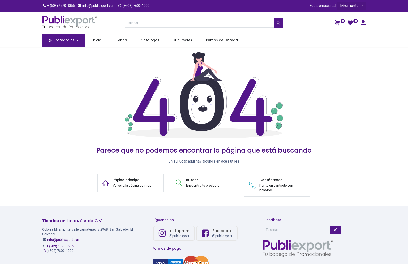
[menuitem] (96, 40)
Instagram (179, 231)
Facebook (222, 231)
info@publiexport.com (98, 6)
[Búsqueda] (278, 23)
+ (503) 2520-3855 (61, 6)
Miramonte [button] (350, 5)
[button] (335, 230)
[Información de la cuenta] (363, 23)
